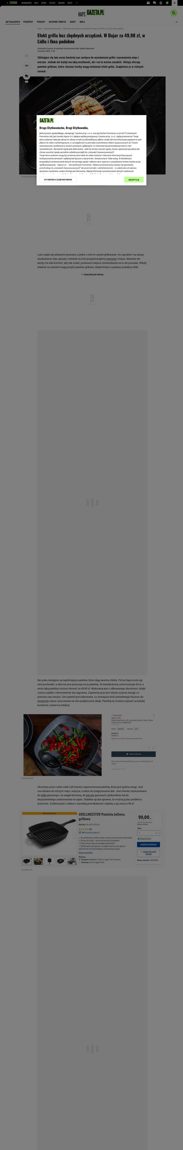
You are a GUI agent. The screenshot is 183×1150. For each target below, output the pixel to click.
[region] (91, 150)
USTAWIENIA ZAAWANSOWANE (58, 179)
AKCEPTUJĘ (134, 180)
